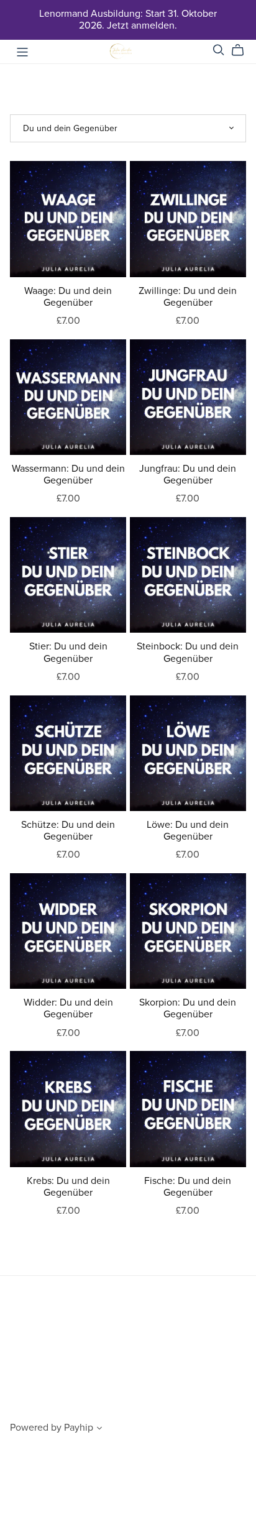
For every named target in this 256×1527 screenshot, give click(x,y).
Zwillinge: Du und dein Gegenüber (188, 297)
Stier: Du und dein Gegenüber (68, 652)
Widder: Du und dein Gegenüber (68, 1008)
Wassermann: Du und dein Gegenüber (68, 474)
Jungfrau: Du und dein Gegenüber (187, 474)
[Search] (218, 50)
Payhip (78, 1427)
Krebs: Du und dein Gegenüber (68, 1187)
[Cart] (242, 50)
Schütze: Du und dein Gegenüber (68, 831)
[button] (99, 1429)
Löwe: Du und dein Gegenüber (188, 831)
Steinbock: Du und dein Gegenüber (188, 652)
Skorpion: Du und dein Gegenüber (187, 1008)
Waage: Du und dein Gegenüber (68, 297)
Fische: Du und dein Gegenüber (187, 1187)
